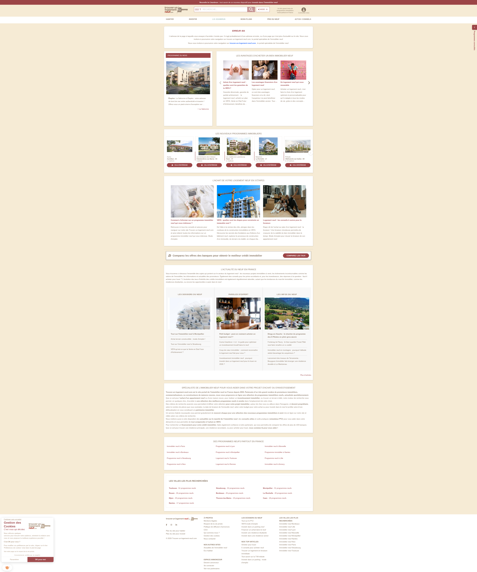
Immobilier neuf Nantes (288, 539)
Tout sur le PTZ (247, 521)
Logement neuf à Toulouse (226, 458)
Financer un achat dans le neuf (253, 530)
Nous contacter (210, 539)
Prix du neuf (273, 19)
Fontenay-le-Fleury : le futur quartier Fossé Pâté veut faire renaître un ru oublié (287, 343)
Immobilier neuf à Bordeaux (178, 452)
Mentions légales (210, 521)
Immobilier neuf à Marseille (275, 446)
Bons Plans (246, 19)
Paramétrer (15, 559)
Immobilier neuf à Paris (176, 446)
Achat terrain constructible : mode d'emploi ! (188, 339)
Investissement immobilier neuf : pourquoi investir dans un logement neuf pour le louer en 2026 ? (238, 361)
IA (264, 9)
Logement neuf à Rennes (226, 464)
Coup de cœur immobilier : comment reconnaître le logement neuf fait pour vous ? (238, 351)
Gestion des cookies (212, 536)
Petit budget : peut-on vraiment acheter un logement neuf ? (237, 335)
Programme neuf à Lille (274, 458)
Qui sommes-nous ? (212, 533)
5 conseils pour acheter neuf (252, 548)
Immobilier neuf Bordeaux (289, 524)
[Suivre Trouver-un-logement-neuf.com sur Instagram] (171, 524)
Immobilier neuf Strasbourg (290, 548)
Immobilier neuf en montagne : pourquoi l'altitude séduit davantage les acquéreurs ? (287, 351)
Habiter (170, 19)
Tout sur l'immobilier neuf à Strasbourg (186, 344)
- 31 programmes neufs (277, 488)
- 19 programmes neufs (233, 498)
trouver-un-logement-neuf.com (243, 43)
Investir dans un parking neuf (252, 527)
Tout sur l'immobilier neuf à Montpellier (187, 334)
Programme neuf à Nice (176, 464)
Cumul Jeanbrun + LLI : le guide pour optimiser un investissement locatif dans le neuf (237, 343)
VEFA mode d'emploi (249, 524)
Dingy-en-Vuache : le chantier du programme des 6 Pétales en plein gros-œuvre (287, 335)
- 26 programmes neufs (181, 493)
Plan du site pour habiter (175, 531)
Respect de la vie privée (213, 524)
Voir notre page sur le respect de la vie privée (20, 551)
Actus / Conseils (303, 19)
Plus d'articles (305, 375)
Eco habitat (208, 551)
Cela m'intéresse (181, 165)
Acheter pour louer (248, 545)
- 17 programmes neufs (181, 503)
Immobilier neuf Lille (287, 527)
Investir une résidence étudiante (254, 533)
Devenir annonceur (211, 563)
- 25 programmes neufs (229, 493)
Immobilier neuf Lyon (287, 530)
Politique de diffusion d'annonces (217, 527)
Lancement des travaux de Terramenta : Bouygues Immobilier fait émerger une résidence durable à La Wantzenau (287, 361)
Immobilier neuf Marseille (289, 533)
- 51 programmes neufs (182, 488)
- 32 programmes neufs (230, 488)
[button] (7, 568)
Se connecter (209, 566)
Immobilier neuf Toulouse (289, 551)
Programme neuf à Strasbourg (179, 458)
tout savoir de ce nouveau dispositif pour (238, 2)
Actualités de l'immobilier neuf (215, 548)
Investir (193, 19)
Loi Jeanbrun (218, 19)
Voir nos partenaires (211, 569)
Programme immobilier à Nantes (277, 452)
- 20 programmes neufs (277, 493)
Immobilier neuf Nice (287, 542)
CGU (206, 530)
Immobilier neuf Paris (287, 545)
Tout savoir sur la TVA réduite (252, 557)
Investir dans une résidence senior (255, 536)
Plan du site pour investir (175, 534)
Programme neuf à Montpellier (228, 452)
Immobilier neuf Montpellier (290, 536)
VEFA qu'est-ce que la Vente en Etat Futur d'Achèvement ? (187, 350)
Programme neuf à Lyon (225, 446)
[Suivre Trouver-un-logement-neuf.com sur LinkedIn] (176, 524)
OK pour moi (41, 559)
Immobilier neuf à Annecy (275, 464)
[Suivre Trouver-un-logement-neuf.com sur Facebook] (166, 524)
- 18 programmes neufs (274, 498)
